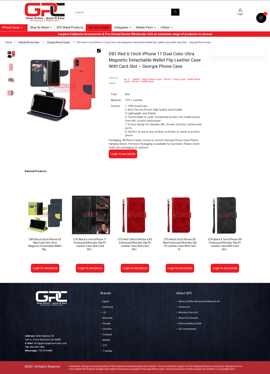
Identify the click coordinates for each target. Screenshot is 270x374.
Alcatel (106, 340)
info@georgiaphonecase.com (50, 343)
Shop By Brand (39, 27)
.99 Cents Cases (98, 27)
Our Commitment (187, 329)
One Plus (107, 329)
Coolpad (107, 334)
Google (107, 323)
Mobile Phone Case (29, 42)
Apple (106, 301)
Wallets (136, 79)
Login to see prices (123, 154)
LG (104, 312)
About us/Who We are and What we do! (199, 301)
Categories (121, 27)
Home (9, 42)
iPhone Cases (11, 27)
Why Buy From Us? (188, 312)
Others (165, 27)
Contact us (184, 306)
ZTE (105, 345)
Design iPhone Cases (58, 42)
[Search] (175, 12)
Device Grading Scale (189, 323)
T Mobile (107, 351)
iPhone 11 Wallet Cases (143, 81)
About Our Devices (188, 318)
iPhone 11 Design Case (174, 79)
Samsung (108, 306)
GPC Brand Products (70, 27)
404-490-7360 (37, 347)
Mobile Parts (144, 27)
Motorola (107, 318)
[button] (99, 51)
